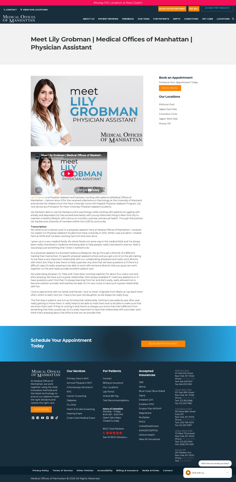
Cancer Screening (76, 396)
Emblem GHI (146, 400)
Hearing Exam (74, 413)
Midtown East (167, 104)
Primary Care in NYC (78, 378)
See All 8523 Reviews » (115, 437)
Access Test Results (217, 8)
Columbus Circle (168, 114)
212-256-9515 (188, 458)
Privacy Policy (41, 470)
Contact (11, 9)
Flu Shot (71, 404)
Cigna (142, 395)
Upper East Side (168, 109)
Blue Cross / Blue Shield (152, 391)
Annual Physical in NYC (79, 383)
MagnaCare (145, 413)
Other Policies (85, 470)
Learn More (41, 409)
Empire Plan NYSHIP (150, 408)
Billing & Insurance (113, 383)
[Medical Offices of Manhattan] (19, 18)
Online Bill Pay (111, 396)
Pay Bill (193, 9)
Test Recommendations (116, 400)
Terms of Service (63, 470)
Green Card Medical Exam (81, 418)
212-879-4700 (189, 398)
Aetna (142, 386)
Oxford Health (147, 435)
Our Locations (110, 387)
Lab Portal (108, 391)
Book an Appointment (172, 9)
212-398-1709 (188, 379)
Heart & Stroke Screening (81, 409)
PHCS (142, 421)
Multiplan (144, 417)
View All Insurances (149, 439)
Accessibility (104, 470)
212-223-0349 (188, 439)
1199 (141, 382)
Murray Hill (165, 123)
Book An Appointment (163, 343)
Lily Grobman (38, 197)
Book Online (170, 88)
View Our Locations (35, 9)
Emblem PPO (146, 404)
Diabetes (71, 400)
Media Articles (150, 470)
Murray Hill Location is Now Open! (118, 2)
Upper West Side (168, 118)
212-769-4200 (188, 420)
